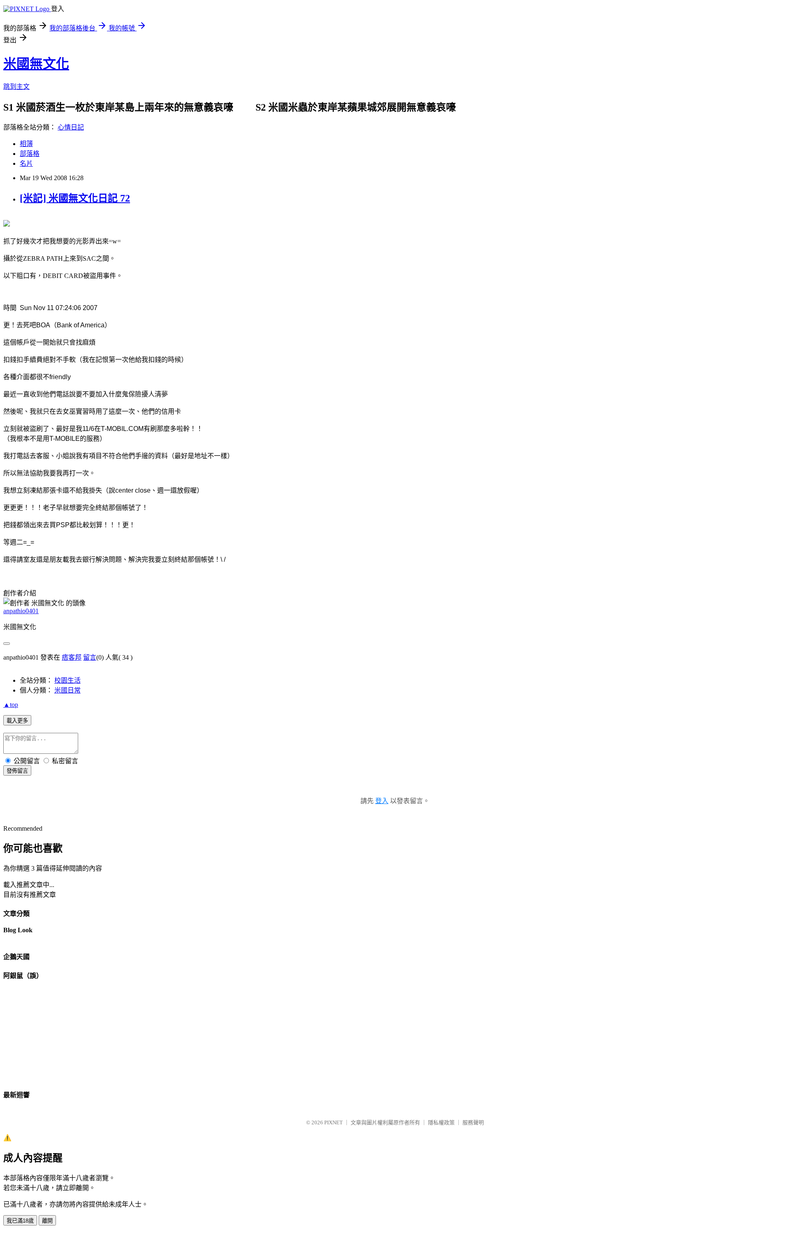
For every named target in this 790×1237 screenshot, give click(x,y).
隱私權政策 (441, 1122)
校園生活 (67, 680)
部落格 (30, 153)
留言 (89, 657)
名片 (26, 163)
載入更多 (17, 721)
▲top (10, 704)
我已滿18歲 (20, 1221)
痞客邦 (71, 657)
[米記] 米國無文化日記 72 (75, 198)
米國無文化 (36, 63)
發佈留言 (17, 771)
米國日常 (67, 690)
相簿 (26, 143)
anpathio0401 (21, 610)
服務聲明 (473, 1122)
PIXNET (333, 1122)
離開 (47, 1221)
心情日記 (71, 127)
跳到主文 (16, 86)
